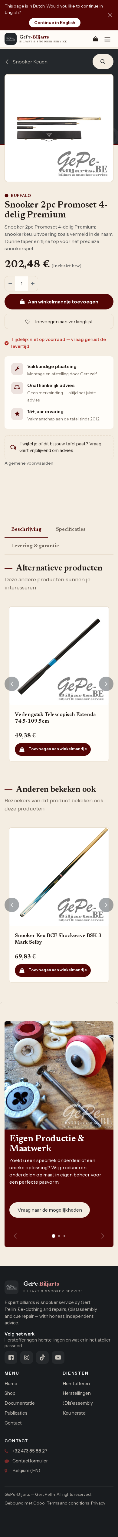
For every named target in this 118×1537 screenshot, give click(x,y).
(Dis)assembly (78, 1403)
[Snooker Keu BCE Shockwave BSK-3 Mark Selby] (59, 877)
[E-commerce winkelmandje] (95, 39)
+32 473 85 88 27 (30, 1451)
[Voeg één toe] (33, 283)
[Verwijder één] (10, 283)
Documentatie (20, 1403)
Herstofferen (76, 1383)
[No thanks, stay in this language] (110, 15)
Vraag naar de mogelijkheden (50, 1210)
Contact (13, 1423)
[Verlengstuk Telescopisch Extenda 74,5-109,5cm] (59, 656)
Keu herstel (75, 1413)
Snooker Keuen (30, 62)
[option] (59, 683)
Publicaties (16, 1413)
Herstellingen (77, 1393)
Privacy (98, 1503)
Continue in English (54, 22)
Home (11, 1383)
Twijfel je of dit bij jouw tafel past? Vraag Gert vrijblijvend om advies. (60, 447)
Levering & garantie (35, 546)
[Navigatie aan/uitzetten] (107, 39)
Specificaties (71, 529)
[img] (103, 1236)
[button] (103, 61)
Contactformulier (30, 1461)
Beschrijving (26, 529)
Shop (10, 1393)
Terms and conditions (68, 1503)
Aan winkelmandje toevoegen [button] (62, 302)
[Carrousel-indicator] (59, 1236)
